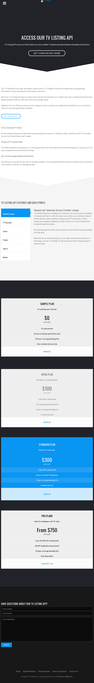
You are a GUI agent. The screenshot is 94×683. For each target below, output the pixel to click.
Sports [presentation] (5, 248)
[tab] (15, 213)
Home (18, 671)
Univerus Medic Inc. (65, 676)
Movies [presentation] (5, 257)
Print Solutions (44, 671)
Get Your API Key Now (47, 53)
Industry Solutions (59, 671)
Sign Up (47, 351)
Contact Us (47, 564)
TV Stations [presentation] (7, 222)
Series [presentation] (5, 231)
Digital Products (29, 671)
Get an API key (11, 116)
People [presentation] (5, 240)
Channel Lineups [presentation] (8, 214)
